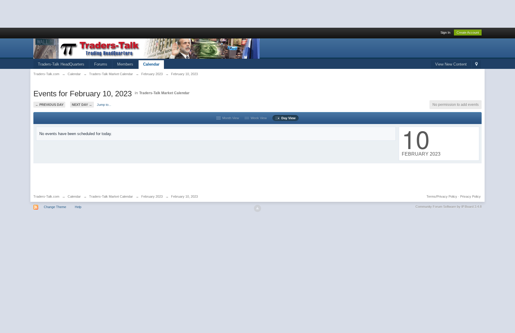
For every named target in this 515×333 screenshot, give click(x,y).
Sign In (445, 32)
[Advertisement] (108, 13)
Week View (258, 118)
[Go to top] (257, 208)
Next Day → (82, 104)
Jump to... (104, 104)
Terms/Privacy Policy (441, 196)
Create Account (468, 32)
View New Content (451, 64)
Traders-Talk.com (46, 196)
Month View (230, 118)
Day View (288, 118)
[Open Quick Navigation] (476, 64)
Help (78, 207)
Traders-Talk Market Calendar (164, 93)
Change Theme (55, 207)
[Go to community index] (146, 48)
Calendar (151, 64)
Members (125, 64)
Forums (100, 64)
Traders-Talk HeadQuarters (61, 64)
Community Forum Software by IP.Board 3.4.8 (448, 206)
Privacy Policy (470, 196)
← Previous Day (49, 104)
